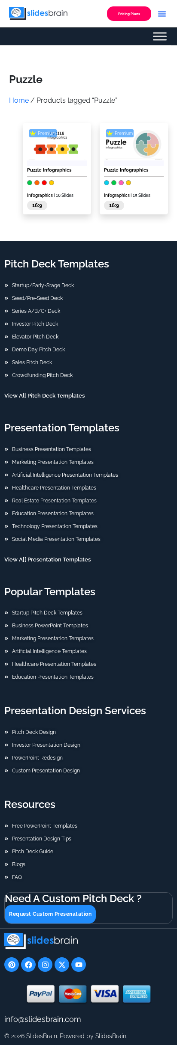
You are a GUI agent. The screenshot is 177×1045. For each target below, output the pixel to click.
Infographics (40, 195)
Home (19, 100)
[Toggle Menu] (160, 36)
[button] (162, 13)
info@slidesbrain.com (42, 1019)
